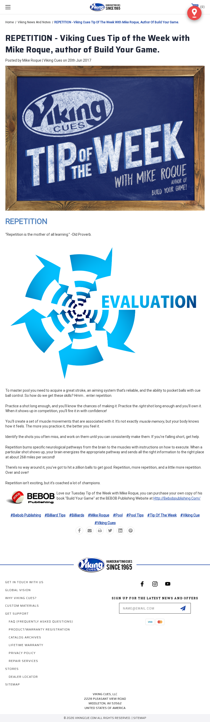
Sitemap (12, 684)
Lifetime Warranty (26, 644)
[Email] (89, 530)
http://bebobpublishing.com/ (177, 498)
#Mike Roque (98, 515)
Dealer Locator (23, 676)
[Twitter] (110, 530)
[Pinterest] (130, 530)
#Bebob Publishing (25, 515)
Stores (12, 668)
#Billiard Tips (55, 515)
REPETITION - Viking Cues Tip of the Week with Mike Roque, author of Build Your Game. (97, 44)
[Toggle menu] (25, 7)
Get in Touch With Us (24, 582)
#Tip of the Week (162, 515)
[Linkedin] (120, 530)
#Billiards (76, 515)
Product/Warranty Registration (39, 629)
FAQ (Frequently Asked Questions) (41, 621)
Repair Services (23, 660)
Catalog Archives (25, 637)
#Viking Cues (105, 523)
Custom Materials (22, 605)
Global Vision (18, 590)
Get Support (17, 613)
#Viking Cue (190, 515)
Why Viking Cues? (21, 597)
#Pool (118, 515)
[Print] (100, 530)
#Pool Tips (135, 515)
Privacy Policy (22, 652)
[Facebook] (79, 530)
